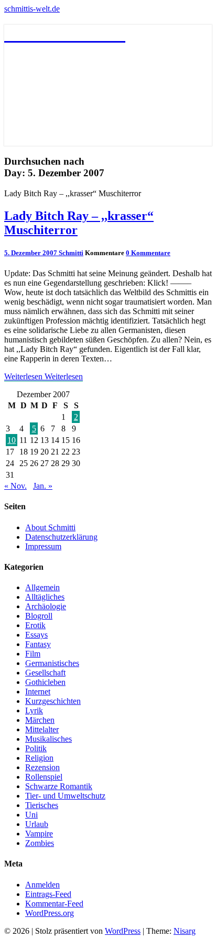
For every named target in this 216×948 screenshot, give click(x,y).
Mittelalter (42, 729)
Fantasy (38, 644)
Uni (31, 814)
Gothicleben (45, 682)
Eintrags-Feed (48, 894)
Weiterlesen (43, 376)
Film (32, 653)
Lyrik (34, 710)
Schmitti (71, 253)
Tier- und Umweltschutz (65, 795)
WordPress (123, 930)
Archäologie (45, 606)
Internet (37, 691)
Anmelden (42, 884)
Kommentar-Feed (54, 903)
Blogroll (38, 615)
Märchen (40, 719)
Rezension (42, 767)
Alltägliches (44, 596)
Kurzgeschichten (53, 701)
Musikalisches (48, 738)
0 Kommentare (148, 253)
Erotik (35, 625)
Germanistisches (52, 663)
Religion (39, 757)
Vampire (39, 833)
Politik (36, 748)
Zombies (39, 843)
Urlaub (36, 824)
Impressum (43, 546)
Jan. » (42, 485)
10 (11, 440)
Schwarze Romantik (58, 786)
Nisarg (185, 930)
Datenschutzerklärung (61, 536)
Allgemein (42, 587)
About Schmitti (50, 527)
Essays (36, 634)
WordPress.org (49, 913)
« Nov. (15, 485)
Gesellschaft (45, 672)
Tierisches (41, 805)
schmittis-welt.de (32, 8)
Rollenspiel (43, 776)
